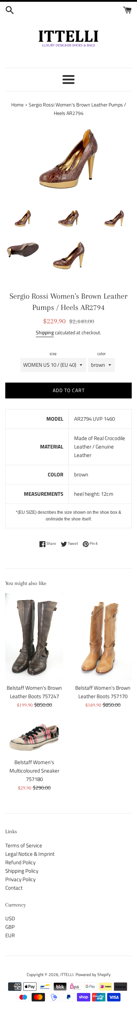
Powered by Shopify (93, 974)
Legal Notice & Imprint (29, 854)
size (53, 353)
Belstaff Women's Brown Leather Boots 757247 (34, 692)
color (101, 353)
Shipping (45, 332)
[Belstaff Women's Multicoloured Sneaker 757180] (34, 737)
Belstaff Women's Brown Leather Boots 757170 (102, 692)
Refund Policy (20, 862)
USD (10, 918)
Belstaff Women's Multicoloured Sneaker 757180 (34, 770)
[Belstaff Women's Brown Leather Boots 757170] (103, 637)
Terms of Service (23, 845)
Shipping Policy (21, 871)
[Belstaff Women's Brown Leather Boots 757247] (34, 637)
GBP (10, 927)
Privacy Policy (20, 879)
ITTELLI (66, 974)
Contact (13, 888)
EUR (10, 935)
